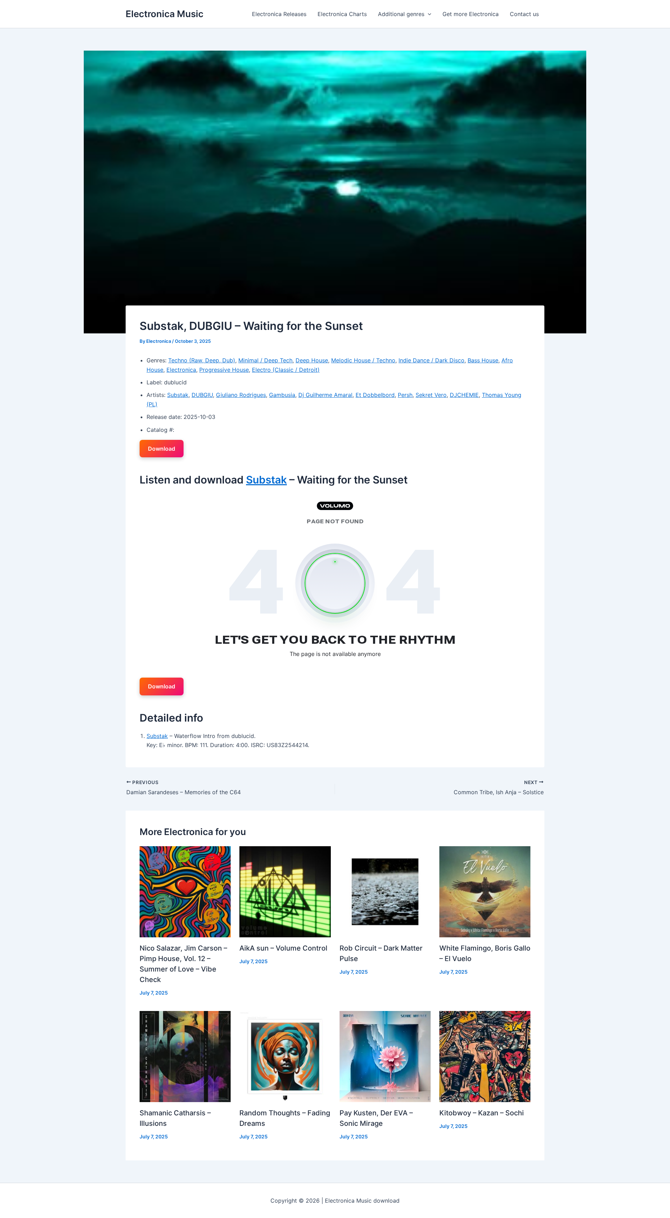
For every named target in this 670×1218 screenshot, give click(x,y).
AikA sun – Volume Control (283, 948)
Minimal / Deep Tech (265, 360)
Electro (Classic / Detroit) (286, 369)
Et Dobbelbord (375, 394)
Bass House (483, 360)
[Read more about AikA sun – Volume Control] (284, 890)
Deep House (312, 360)
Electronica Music (164, 13)
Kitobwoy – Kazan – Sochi (481, 1113)
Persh (405, 394)
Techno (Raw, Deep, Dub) (201, 360)
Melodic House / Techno (363, 360)
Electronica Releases (279, 13)
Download (161, 448)
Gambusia (282, 394)
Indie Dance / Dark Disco (431, 360)
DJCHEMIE (464, 394)
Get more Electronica (470, 13)
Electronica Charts (342, 13)
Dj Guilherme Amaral (325, 394)
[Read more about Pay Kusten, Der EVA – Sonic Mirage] (385, 1056)
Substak (177, 394)
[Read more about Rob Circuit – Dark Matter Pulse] (385, 890)
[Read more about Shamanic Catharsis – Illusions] (185, 1056)
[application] (427, 14)
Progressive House (224, 369)
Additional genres (401, 13)
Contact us (524, 13)
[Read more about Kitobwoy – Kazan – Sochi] (484, 1056)
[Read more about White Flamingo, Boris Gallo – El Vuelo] (484, 890)
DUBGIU (202, 394)
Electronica (181, 369)
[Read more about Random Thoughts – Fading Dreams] (284, 1056)
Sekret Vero (431, 394)
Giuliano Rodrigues (241, 394)
